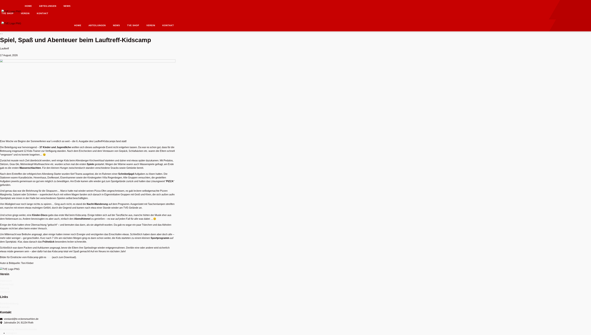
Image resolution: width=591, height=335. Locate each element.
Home (28, 6)
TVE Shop (8, 13)
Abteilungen (47, 6)
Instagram (11, 333)
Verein (25, 13)
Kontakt (42, 13)
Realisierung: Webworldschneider (18, 329)
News (67, 6)
